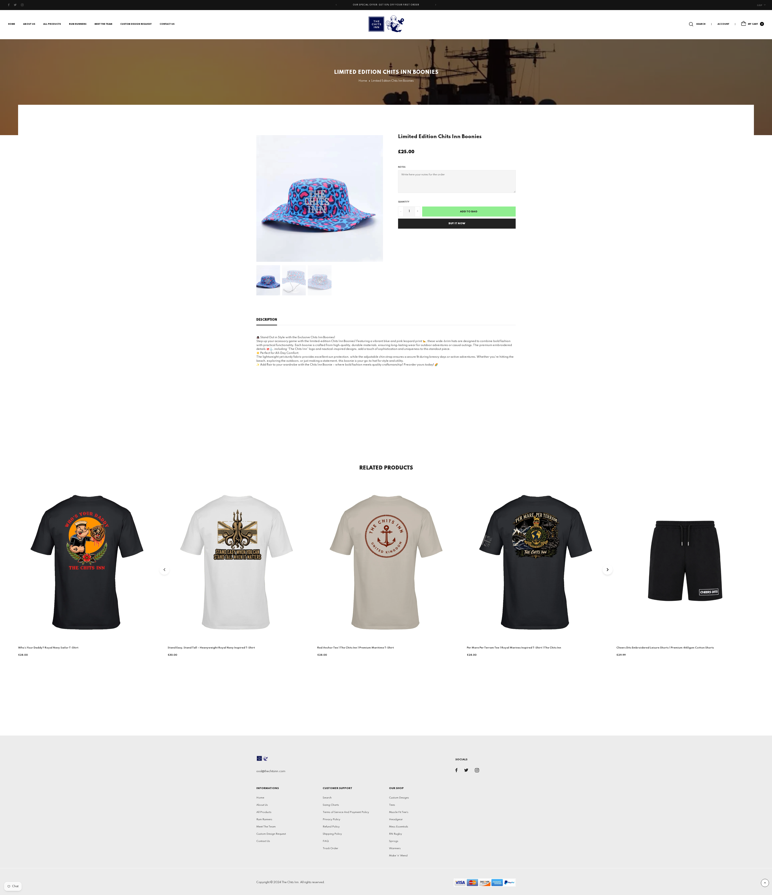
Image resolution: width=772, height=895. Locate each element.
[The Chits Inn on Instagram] (22, 5)
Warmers (395, 848)
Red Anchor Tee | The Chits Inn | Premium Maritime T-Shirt (355, 647)
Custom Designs (399, 797)
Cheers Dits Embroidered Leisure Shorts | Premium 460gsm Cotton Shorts (665, 647)
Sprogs (393, 841)
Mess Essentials (398, 826)
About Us (29, 24)
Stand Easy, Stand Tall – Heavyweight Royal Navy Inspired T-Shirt (211, 647)
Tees (392, 805)
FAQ (326, 841)
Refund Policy (331, 826)
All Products (263, 812)
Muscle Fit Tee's (398, 812)
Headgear (396, 819)
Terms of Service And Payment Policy (346, 812)
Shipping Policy (332, 834)
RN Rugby (395, 834)
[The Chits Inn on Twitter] (15, 5)
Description (266, 320)
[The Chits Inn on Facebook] (9, 5)
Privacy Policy (331, 819)
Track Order (330, 848)
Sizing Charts (331, 805)
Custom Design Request (136, 24)
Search (327, 797)
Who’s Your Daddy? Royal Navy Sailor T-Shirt (48, 647)
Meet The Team (103, 24)
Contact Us (167, 24)
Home (11, 24)
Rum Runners (77, 24)
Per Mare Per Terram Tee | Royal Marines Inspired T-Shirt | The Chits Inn (514, 647)
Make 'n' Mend (398, 855)
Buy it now (457, 223)
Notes (402, 167)
